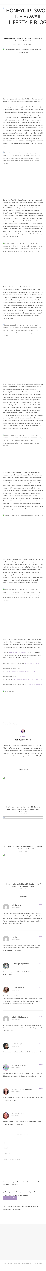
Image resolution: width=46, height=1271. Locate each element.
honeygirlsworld (23, 739)
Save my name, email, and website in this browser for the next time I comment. (23, 1183)
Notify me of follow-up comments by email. (20, 1192)
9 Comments (28, 44)
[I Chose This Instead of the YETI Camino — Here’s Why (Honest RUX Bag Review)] (23, 867)
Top (24, 1267)
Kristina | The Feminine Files (21, 1089)
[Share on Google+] (12, 723)
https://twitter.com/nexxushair (33, 684)
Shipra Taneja (16, 1044)
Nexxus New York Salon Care (18, 652)
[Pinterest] (18, 92)
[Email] (25, 92)
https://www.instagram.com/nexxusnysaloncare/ (27, 679)
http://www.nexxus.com (32, 663)
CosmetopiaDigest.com (20, 964)
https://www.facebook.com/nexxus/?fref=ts (22, 671)
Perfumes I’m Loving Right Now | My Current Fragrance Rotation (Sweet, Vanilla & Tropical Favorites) (23, 809)
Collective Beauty (17, 988)
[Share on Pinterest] (15, 723)
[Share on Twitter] (12, 92)
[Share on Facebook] (6, 92)
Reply (41, 904)
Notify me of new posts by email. (16, 1195)
